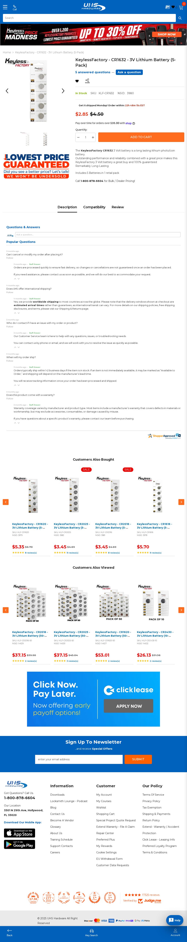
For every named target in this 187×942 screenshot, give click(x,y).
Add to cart (30, 499)
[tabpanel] (93, 33)
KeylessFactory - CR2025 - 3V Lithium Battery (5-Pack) (72, 527)
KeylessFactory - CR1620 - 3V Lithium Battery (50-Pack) (113, 635)
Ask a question (129, 72)
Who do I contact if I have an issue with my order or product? (42, 323)
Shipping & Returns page (73, 308)
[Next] (64, 90)
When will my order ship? (21, 357)
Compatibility (94, 207)
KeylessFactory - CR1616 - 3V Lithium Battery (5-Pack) (154, 527)
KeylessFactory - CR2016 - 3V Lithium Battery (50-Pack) (30, 635)
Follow (9, 257)
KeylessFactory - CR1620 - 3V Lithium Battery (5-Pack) (30, 527)
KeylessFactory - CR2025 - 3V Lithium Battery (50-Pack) (72, 635)
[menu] (5, 7)
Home (7, 52)
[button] (15, 279)
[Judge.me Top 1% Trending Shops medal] (110, 898)
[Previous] (8, 90)
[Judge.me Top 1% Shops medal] (94, 898)
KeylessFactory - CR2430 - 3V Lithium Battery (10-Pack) (155, 635)
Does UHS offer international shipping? (28, 288)
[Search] (93, 18)
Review (118, 207)
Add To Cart (141, 137)
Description (67, 207)
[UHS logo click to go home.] (94, 7)
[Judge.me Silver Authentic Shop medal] (64, 898)
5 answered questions (92, 72)
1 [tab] (94, 43)
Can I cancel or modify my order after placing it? (34, 254)
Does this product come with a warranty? (30, 395)
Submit (138, 759)
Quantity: (81, 129)
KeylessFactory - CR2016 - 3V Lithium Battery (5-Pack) (113, 527)
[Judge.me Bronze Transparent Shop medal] (79, 898)
